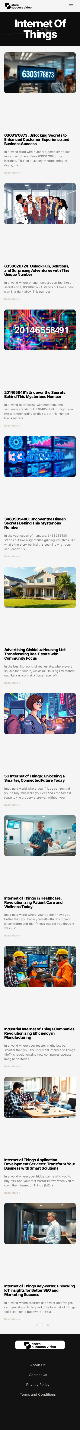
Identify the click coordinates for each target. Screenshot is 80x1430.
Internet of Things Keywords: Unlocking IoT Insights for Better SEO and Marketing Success (39, 1290)
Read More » (12, 172)
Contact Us (38, 1375)
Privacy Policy (37, 1384)
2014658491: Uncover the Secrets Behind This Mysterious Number (34, 394)
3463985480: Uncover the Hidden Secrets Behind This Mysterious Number (35, 523)
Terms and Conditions (38, 1394)
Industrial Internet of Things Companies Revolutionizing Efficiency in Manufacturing (39, 1033)
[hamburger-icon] (71, 6)
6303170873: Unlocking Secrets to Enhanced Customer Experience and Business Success (36, 139)
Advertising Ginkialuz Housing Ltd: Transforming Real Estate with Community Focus (35, 653)
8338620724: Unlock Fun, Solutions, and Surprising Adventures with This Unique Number (36, 270)
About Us (37, 1365)
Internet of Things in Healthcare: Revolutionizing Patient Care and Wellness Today (33, 902)
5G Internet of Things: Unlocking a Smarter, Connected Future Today (34, 778)
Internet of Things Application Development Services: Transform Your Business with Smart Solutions (39, 1164)
